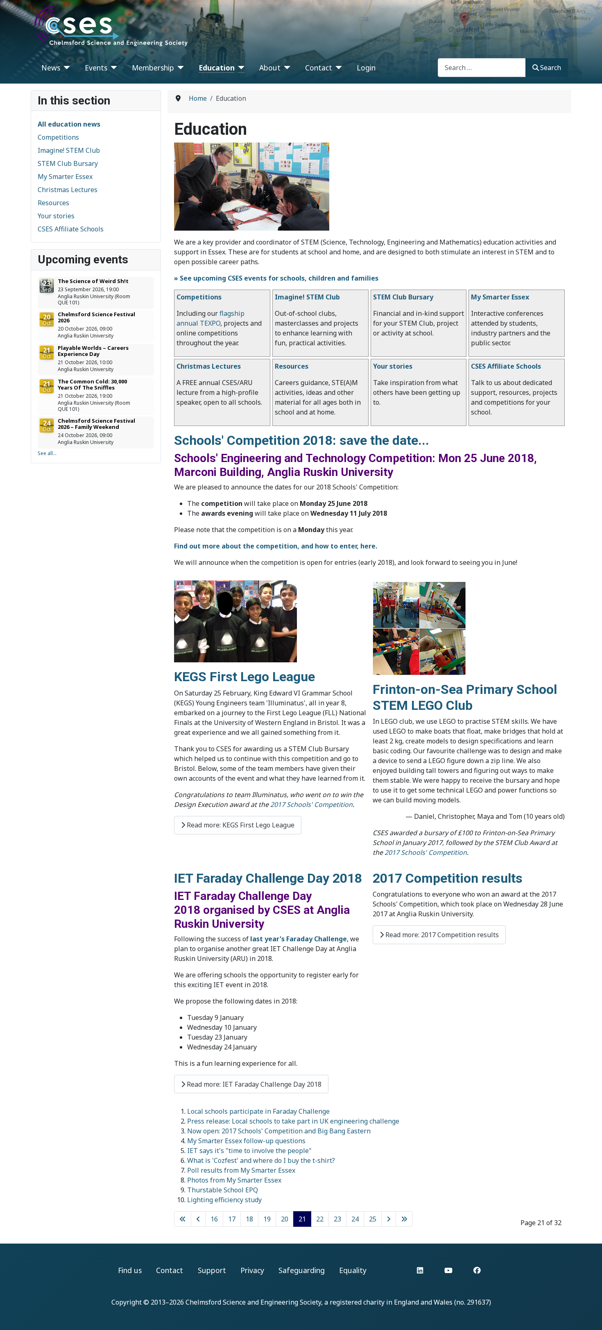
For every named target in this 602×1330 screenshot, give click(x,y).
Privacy (252, 1270)
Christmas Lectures (67, 189)
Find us (130, 1270)
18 (249, 1219)
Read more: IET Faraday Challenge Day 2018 (253, 1084)
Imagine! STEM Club (69, 150)
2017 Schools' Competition (311, 804)
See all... (47, 453)
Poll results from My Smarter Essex (241, 1170)
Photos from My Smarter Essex (234, 1180)
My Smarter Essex (65, 176)
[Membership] (179, 67)
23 (337, 1219)
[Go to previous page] (198, 1219)
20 (284, 1219)
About (270, 68)
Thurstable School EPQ (222, 1189)
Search (550, 67)
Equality (353, 1270)
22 (320, 1219)
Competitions (58, 137)
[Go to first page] (182, 1219)
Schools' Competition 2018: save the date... (301, 440)
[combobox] (482, 67)
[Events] (112, 67)
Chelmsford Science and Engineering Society (253, 1302)
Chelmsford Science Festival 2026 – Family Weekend (96, 423)
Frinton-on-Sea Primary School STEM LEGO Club (465, 697)
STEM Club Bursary (68, 163)
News (50, 68)
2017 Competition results (448, 878)
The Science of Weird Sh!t (93, 281)
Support (212, 1270)
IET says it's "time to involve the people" (249, 1150)
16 (214, 1219)
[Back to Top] (587, 1314)
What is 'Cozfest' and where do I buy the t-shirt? (261, 1160)
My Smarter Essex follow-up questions (246, 1140)
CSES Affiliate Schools (71, 228)
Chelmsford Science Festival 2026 (96, 317)
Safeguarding (301, 1270)
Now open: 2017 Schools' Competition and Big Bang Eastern (279, 1130)
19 (267, 1219)
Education (217, 68)
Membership (153, 68)
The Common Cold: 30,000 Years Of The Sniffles (92, 384)
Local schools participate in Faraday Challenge (258, 1111)
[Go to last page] (404, 1219)
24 (355, 1219)
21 (302, 1219)
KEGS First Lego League (244, 676)
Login (366, 68)
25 (372, 1219)
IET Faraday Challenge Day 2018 (268, 878)
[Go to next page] (388, 1219)
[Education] (240, 67)
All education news (69, 124)
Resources (53, 202)
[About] (286, 67)
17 (231, 1219)
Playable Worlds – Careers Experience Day (93, 351)
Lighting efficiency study (224, 1199)
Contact (318, 68)
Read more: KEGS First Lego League (239, 824)
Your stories (56, 215)
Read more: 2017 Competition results (441, 934)
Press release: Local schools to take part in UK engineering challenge (293, 1121)
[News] (65, 67)
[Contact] (337, 67)
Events (96, 68)
